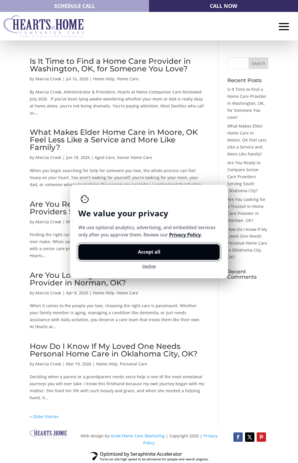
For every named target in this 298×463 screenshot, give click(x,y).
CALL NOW (223, 5)
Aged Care (105, 157)
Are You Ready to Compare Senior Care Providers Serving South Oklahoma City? (243, 176)
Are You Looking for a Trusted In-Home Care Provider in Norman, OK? (115, 279)
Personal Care (133, 364)
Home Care (128, 79)
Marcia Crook (48, 79)
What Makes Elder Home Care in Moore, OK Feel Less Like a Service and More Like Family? (114, 140)
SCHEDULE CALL (74, 5)
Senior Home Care (134, 157)
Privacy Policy (185, 235)
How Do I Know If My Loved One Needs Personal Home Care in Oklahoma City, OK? (114, 350)
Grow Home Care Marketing (138, 436)
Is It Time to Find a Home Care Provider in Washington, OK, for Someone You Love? (110, 64)
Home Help (104, 79)
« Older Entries (44, 416)
